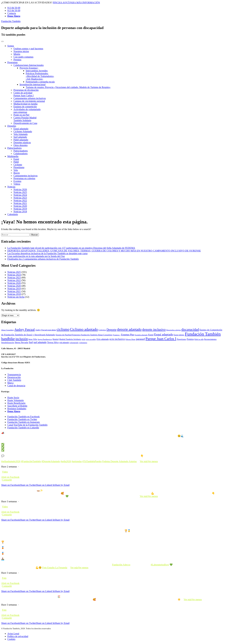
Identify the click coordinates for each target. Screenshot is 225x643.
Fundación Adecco (121, 564)
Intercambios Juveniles (37, 70)
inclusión (21, 339)
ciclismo (63, 329)
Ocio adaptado (102, 339)
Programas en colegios (24, 178)
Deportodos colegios (173, 330)
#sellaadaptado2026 (10, 461)
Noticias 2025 (20, 192)
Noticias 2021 (20, 203)
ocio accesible (91, 339)
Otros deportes (20, 145)
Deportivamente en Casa (25, 123)
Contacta (11, 13)
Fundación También (11, 21)
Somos (10, 46)
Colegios (102, 330)
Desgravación (14, 377)
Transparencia (14, 374)
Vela (15, 170)
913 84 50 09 (13, 7)
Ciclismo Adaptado (22, 131)
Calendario (12, 214)
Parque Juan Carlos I (161, 339)
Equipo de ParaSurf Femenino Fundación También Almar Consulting (84, 335)
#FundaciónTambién (31, 461)
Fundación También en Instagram (23, 422)
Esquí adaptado (20, 128)
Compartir (7, 479)
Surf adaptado (20, 137)
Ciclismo (17, 164)
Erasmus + (116, 335)
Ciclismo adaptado (84, 329)
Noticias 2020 (20, 206)
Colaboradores (20, 153)
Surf (31, 342)
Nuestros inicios (21, 51)
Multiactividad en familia (25, 104)
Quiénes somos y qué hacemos (28, 48)
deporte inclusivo (154, 329)
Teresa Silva (53, 342)
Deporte (111, 329)
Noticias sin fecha (15, 297)
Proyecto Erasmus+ (29, 68)
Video (5, 472)
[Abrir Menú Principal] (2, 41)
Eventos (17, 181)
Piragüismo (18, 167)
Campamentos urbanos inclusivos (29, 98)
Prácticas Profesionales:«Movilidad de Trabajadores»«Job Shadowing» (40, 76)
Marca (10, 383)
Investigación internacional (32, 84)
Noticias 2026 (20, 189)
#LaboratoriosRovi (160, 564)
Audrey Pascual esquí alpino (45, 330)
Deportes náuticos (22, 142)
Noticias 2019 (20, 208)
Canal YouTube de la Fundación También (27, 425)
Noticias (11, 186)
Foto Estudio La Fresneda (54, 567)
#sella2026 (66, 461)
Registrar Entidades (16, 408)
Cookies (11, 639)
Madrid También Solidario (70, 339)
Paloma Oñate (130, 339)
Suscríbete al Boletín (17, 406)
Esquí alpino (179, 335)
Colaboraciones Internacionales (28, 65)
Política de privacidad (17, 636)
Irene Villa (32, 339)
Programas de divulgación (26, 90)
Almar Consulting (7, 330)
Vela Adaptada (20, 134)
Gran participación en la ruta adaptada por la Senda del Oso (36, 256)
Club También (14, 380)
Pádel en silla (199, 339)
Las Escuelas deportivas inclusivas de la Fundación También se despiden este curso (47, 253)
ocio (83, 339)
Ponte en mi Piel (21, 115)
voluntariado (74, 342)
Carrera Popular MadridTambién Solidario (24, 119)
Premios (17, 59)
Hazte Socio (13, 397)
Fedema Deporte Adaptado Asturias (119, 461)
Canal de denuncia (16, 385)
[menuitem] (115, 53)
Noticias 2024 (20, 195)
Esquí (16, 159)
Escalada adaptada (141, 335)
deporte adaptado (129, 329)
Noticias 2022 (20, 200)
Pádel (16, 162)
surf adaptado (40, 342)
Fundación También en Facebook (23, 416)
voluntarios (83, 342)
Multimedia (12, 156)
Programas (12, 62)
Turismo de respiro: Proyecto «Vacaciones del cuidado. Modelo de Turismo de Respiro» (68, 87)
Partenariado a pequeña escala (40, 81)
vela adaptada (64, 342)
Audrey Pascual (24, 329)
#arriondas (77, 461)
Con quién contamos (23, 57)
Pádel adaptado (20, 139)
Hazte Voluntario (15, 400)
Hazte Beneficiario (16, 403)
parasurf (140, 339)
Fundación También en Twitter (22, 419)
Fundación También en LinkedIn (23, 427)
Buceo (16, 173)
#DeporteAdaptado (50, 461)
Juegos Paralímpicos (45, 339)
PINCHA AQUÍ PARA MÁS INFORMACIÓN (76, 2)
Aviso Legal (13, 633)
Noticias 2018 (20, 211)
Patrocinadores (14, 148)
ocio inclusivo (117, 339)
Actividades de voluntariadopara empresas (27, 110)
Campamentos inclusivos (25, 175)
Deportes (11, 126)
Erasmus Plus (127, 334)
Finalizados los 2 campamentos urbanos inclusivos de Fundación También (43, 259)
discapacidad (190, 329)
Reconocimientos (210, 339)
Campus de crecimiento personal (29, 101)
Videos (16, 184)
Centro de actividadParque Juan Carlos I (23, 94)
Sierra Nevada (21, 342)
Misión (16, 54)
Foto (4, 578)
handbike (8, 339)
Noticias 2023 (20, 197)
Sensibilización (7, 342)
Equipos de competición (25, 106)
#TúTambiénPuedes (92, 461)
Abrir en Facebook (10, 477)
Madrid (55, 339)
